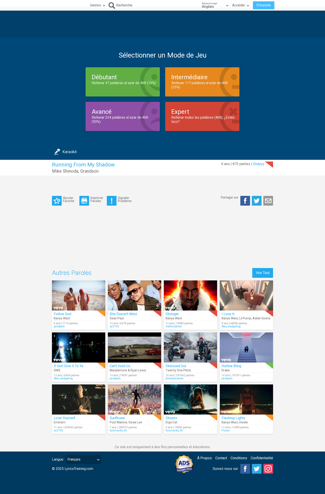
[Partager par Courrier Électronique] (268, 201)
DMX (57, 370)
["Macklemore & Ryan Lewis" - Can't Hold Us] (134, 347)
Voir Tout (263, 273)
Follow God (62, 314)
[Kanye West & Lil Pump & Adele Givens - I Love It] (246, 295)
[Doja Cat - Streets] (190, 399)
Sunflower (117, 418)
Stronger (172, 314)
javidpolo (59, 326)
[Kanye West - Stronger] (190, 295)
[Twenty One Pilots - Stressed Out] (190, 347)
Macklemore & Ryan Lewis (128, 370)
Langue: (58, 459)
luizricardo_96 (118, 430)
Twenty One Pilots (178, 370)
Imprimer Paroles (96, 199)
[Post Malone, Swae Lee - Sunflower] (134, 399)
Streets (171, 418)
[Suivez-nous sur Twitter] (257, 469)
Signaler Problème (125, 199)
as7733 (114, 326)
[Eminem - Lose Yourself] (78, 399)
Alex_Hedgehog (231, 326)
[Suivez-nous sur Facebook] (245, 469)
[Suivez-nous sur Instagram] (268, 469)
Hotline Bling (231, 366)
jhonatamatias (175, 378)
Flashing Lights (233, 418)
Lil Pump (245, 318)
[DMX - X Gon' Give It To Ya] (78, 347)
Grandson (89, 171)
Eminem (59, 422)
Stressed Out (176, 366)
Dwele (243, 422)
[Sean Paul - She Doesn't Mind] (134, 295)
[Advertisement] (162, 24)
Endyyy (258, 164)
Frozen (226, 430)
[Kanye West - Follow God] (78, 295)
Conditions (239, 458)
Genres (95, 5)
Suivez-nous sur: (226, 469)
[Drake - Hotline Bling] (246, 347)
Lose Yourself (64, 418)
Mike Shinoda (65, 171)
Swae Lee (135, 422)
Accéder (238, 5)
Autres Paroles (72, 272)
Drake (226, 370)
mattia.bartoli (174, 326)
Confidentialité (262, 458)
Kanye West (62, 318)
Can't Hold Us (120, 366)
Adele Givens (261, 318)
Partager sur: (230, 197)
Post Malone (118, 422)
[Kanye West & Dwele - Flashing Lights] (246, 399)
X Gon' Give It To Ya (68, 366)
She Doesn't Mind (123, 314)
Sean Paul (117, 318)
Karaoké (70, 151)
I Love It (228, 314)
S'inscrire (263, 5)
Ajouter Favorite (68, 199)
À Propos (204, 458)
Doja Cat (171, 422)
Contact (221, 458)
